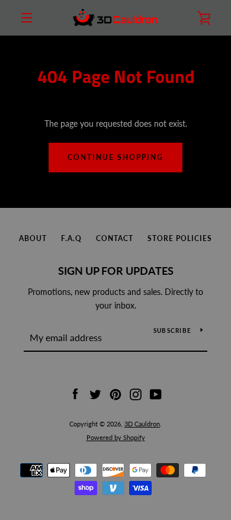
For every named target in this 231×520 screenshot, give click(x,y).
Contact (114, 238)
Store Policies (179, 238)
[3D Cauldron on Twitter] (95, 394)
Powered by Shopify (115, 437)
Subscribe (172, 330)
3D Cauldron (142, 424)
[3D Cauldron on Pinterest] (115, 394)
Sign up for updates (116, 270)
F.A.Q (71, 238)
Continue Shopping (115, 157)
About (33, 238)
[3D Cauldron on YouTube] (156, 394)
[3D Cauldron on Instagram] (136, 394)
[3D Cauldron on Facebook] (75, 394)
